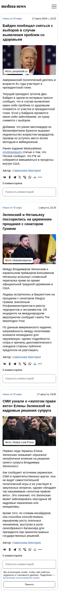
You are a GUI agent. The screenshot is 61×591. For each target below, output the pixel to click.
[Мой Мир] (35, 177)
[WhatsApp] (30, 177)
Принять (29, 584)
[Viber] (25, 177)
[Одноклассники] (10, 177)
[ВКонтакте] (5, 177)
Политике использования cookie (22, 577)
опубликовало (12, 152)
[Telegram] (15, 177)
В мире (18, 18)
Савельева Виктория (26, 170)
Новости (8, 18)
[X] (20, 177)
